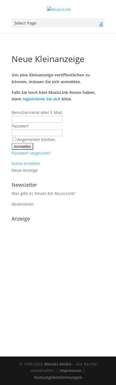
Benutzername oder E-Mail (37, 112)
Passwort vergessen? (31, 153)
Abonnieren (23, 204)
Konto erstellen (26, 163)
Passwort (20, 126)
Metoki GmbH (58, 364)
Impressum (70, 370)
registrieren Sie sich (42, 99)
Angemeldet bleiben (36, 139)
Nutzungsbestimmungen (58, 377)
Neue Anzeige (25, 170)
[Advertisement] (58, 282)
